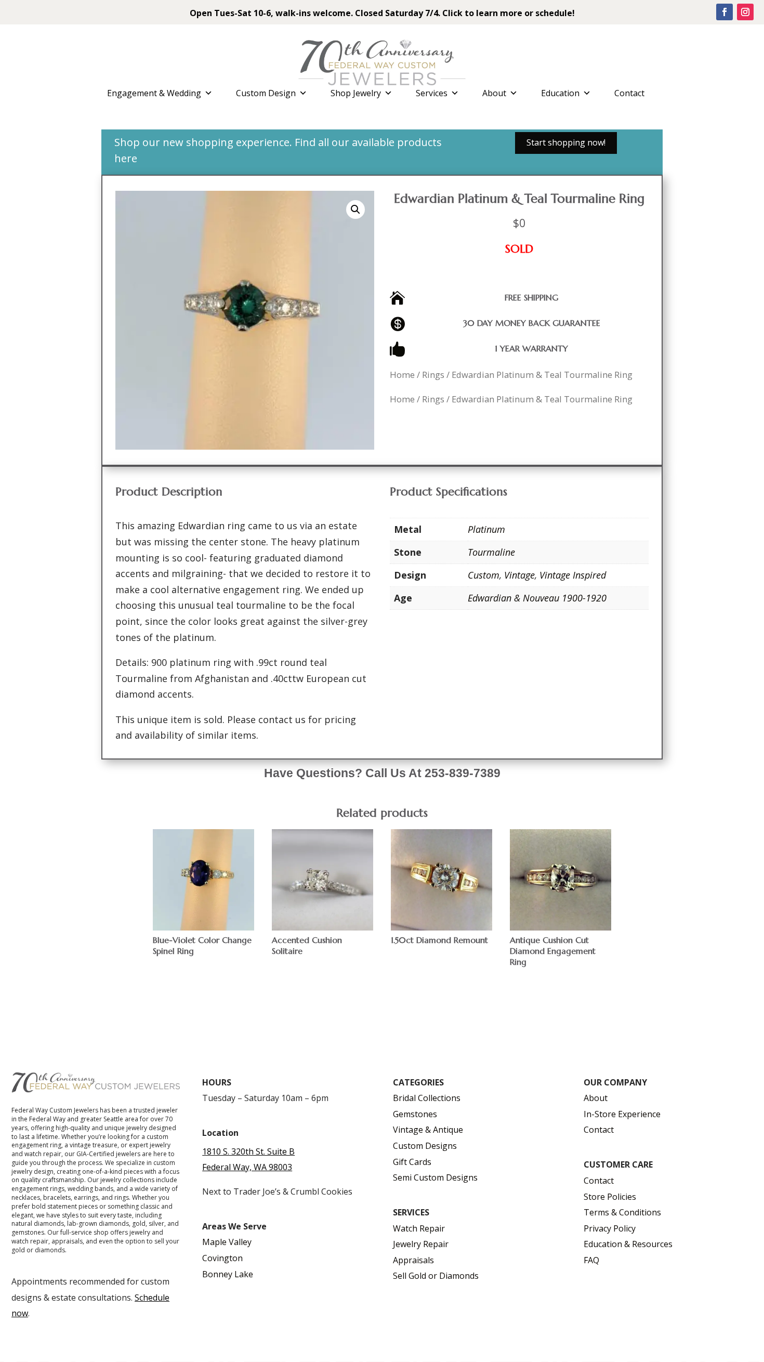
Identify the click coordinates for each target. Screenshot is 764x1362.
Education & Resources (628, 1244)
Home (402, 375)
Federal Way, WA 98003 (247, 1167)
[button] (355, 209)
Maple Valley (227, 1242)
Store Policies (610, 1196)
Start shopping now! (565, 142)
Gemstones (415, 1114)
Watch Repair (419, 1228)
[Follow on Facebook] (724, 12)
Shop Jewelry (356, 93)
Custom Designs (425, 1145)
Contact (629, 93)
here (125, 158)
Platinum (486, 529)
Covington (222, 1258)
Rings (433, 375)
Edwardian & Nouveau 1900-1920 (537, 598)
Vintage (519, 575)
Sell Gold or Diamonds (436, 1275)
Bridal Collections (426, 1098)
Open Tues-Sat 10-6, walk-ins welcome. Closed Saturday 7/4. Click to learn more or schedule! (382, 13)
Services (431, 93)
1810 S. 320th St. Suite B (248, 1151)
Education (560, 93)
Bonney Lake (227, 1274)
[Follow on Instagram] (745, 12)
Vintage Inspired (572, 575)
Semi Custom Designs (435, 1177)
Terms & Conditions (622, 1212)
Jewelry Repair (421, 1244)
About (494, 93)
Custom (483, 575)
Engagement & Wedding (154, 93)
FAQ (591, 1260)
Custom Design (266, 93)
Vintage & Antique (428, 1129)
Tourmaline (491, 552)
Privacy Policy (610, 1228)
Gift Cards (412, 1162)
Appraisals (413, 1260)
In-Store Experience (622, 1114)
